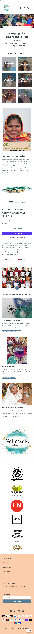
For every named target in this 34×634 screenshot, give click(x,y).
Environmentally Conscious (11, 331)
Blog (4, 576)
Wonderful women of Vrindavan (12, 416)
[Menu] (31, 8)
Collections (7, 567)
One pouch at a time (9, 377)
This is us (6, 572)
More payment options (17, 237)
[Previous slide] (4, 28)
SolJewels (13, 628)
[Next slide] (29, 28)
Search (5, 563)
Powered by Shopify (23, 628)
